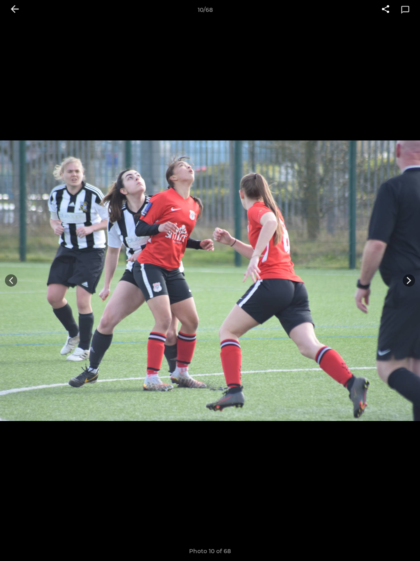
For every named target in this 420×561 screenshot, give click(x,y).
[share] (385, 10)
